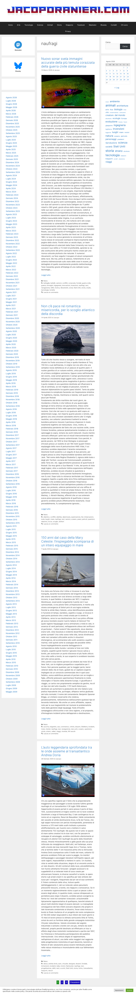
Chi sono (124, 25)
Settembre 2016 (13, 484)
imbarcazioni (88, 517)
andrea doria (52, 964)
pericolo (124, 136)
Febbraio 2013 (12, 623)
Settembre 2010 (13, 643)
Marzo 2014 (11, 581)
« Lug (116, 88)
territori (61, 521)
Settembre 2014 (13, 562)
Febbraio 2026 (12, 117)
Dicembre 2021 (12, 279)
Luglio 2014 (11, 568)
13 (117, 74)
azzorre (46, 727)
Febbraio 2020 (12, 351)
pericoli (84, 519)
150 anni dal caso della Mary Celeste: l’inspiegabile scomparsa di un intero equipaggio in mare (67, 541)
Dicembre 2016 (12, 474)
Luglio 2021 (11, 296)
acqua (107, 102)
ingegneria (57, 285)
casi (58, 727)
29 (124, 79)
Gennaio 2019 (12, 393)
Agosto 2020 (11, 331)
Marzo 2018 (11, 425)
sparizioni (88, 729)
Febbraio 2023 (12, 234)
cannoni (59, 283)
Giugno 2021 (11, 299)
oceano (73, 519)
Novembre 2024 (13, 166)
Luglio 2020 (11, 335)
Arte (18, 25)
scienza (122, 142)
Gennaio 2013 (12, 627)
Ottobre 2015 (11, 520)
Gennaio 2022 (12, 276)
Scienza (40, 25)
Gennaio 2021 (12, 315)
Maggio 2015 (11, 536)
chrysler (65, 964)
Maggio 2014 (11, 575)
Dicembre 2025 (12, 123)
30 (128, 79)
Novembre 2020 (13, 322)
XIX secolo (71, 731)
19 (113, 77)
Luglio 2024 (11, 179)
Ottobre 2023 (11, 208)
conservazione (114, 112)
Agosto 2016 (11, 487)
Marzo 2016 (11, 503)
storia (83, 288)
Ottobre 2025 (11, 130)
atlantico (46, 517)
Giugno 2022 (11, 260)
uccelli (116, 159)
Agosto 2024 (11, 175)
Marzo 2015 (11, 542)
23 (128, 77)
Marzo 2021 (11, 309)
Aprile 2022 (11, 266)
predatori (121, 139)
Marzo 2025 (11, 153)
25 (110, 79)
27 (117, 79)
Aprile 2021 (10, 305)
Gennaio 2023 (12, 237)
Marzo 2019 (11, 386)
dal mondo (120, 115)
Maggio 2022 (11, 263)
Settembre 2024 (13, 172)
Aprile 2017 (10, 461)
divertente (109, 118)
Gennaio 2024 (12, 198)
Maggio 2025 (11, 146)
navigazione (45, 288)
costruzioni (122, 112)
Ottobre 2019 (11, 364)
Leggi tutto (45, 275)
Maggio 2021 (11, 302)
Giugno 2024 (11, 182)
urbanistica (122, 159)
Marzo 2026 (11, 114)
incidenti (91, 727)
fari (82, 517)
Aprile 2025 (11, 149)
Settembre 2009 (13, 682)
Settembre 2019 (13, 367)
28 (121, 79)
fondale (84, 964)
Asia (111, 110)
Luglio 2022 (11, 257)
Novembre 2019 (13, 361)
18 (110, 77)
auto (59, 964)
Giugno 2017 (11, 455)
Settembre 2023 (13, 211)
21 (120, 77)
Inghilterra (109, 129)
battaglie (46, 283)
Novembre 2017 (12, 438)
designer (72, 964)
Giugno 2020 (11, 338)
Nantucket (69, 966)
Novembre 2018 (12, 399)
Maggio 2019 (11, 380)
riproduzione (111, 143)
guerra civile (86, 283)
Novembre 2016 (13, 477)
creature (110, 115)
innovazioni (66, 285)
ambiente (115, 101)
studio (88, 288)
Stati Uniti (77, 288)
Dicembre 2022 (12, 240)
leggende (108, 132)
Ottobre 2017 (11, 442)
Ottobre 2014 (11, 559)
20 (117, 77)
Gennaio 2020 (12, 354)
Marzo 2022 (11, 270)
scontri (62, 968)
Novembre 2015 (12, 516)
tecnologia (45, 290)
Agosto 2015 (11, 526)
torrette (52, 290)
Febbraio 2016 (12, 507)
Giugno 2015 (11, 533)
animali (111, 105)
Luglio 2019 (11, 373)
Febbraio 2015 (12, 546)
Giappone (69, 25)
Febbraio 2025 (12, 156)
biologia (118, 109)
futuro (125, 122)
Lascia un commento (50, 292)
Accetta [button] (129, 990)
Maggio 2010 (11, 656)
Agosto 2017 (11, 448)
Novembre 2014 (13, 555)
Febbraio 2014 (12, 584)
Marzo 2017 (11, 464)
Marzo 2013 (11, 620)
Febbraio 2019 (12, 390)
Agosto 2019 (11, 370)
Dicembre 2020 (12, 318)
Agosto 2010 (11, 646)
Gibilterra (84, 727)
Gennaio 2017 (12, 471)
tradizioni (123, 155)
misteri (48, 729)
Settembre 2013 (13, 601)
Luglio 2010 (11, 649)
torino (81, 968)
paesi (79, 519)
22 (124, 77)
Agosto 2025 (11, 136)
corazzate (72, 283)
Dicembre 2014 (12, 552)
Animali (50, 25)
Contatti (114, 25)
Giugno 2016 (11, 494)
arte (107, 110)
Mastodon (92, 25)
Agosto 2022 (11, 253)
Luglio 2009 (11, 685)
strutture (127, 151)
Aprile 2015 (10, 539)
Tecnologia (29, 25)
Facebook (81, 25)
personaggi (111, 139)
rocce (50, 521)
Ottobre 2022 (11, 247)
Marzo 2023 (11, 231)
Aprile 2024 (11, 188)
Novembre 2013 (13, 594)
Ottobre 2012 (11, 636)
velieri (54, 731)
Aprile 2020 (11, 344)
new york (74, 729)
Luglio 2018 (11, 412)
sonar (71, 288)
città (107, 112)
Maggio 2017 (11, 458)
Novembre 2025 (13, 127)
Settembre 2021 (13, 289)
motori (63, 966)
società (109, 146)
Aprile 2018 (10, 422)
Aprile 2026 (11, 110)
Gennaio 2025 (12, 159)
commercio (65, 727)
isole (43, 519)
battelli (52, 283)
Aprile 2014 (11, 578)
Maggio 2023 (11, 224)
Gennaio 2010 (12, 669)
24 (107, 79)
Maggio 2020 (11, 341)
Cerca (108, 42)
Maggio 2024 (11, 185)
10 (107, 74)
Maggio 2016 (11, 497)
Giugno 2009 (11, 688)
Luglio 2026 (11, 101)
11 (110, 74)
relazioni (44, 521)
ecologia (116, 118)
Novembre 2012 (12, 633)
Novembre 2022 (13, 244)
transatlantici (88, 968)
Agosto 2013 (11, 604)
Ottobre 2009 (12, 679)
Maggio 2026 (11, 107)
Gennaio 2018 (12, 432)
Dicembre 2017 (12, 435)
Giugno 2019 (11, 377)
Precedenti (75, 982)
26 (114, 79)
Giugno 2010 (11, 653)
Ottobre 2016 (11, 481)
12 (113, 74)
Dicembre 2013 (12, 591)
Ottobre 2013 (11, 597)
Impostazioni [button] (119, 990)
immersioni (45, 966)
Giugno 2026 (11, 104)
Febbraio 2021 (12, 312)
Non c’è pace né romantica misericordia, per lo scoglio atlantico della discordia (68, 310)
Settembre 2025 (13, 133)
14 (121, 74)
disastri (77, 727)
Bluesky (104, 25)
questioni (91, 519)
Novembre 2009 (13, 675)
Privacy (68, 31)
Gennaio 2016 (12, 510)
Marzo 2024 (11, 192)
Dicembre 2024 (12, 162)
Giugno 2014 (11, 572)
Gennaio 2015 (12, 549)
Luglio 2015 (11, 529)
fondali (78, 283)
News (45, 281)
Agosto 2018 (11, 409)
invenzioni (74, 285)
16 (127, 74)
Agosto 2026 (11, 97)
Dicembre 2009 (12, 672)
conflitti (65, 283)
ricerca (57, 288)
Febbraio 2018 (12, 429)
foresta (120, 122)
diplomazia (66, 517)
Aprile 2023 (11, 227)
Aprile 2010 (11, 659)
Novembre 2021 (12, 283)
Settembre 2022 (13, 250)
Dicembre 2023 (12, 201)
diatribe (59, 517)
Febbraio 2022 (12, 273)
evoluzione (111, 121)
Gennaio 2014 (12, 588)
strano (48, 731)
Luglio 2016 (11, 490)
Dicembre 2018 (12, 396)
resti (57, 968)
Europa (124, 118)
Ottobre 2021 (11, 286)
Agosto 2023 (11, 214)
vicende (64, 731)
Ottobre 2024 (11, 169)
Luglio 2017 (11, 451)
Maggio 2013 (11, 614)
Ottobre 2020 (11, 325)
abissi (45, 964)
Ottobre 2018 (11, 403)
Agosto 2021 (11, 292)
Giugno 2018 (11, 416)
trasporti (44, 970)
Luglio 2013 (11, 607)
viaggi (58, 731)
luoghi (47, 519)
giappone (109, 125)
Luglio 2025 (11, 140)
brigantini (53, 727)
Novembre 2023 (13, 205)
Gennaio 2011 (11, 640)
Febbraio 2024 (12, 195)
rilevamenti (64, 288)
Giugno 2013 (11, 610)
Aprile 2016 (11, 500)
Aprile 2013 (11, 617)
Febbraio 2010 (12, 666)
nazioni (67, 519)
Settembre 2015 (13, 523)
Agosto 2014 (11, 565)
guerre (43, 285)
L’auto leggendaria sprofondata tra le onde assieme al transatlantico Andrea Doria (66, 751)
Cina (124, 110)
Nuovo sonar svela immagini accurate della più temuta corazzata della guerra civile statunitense (68, 62)
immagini (50, 285)
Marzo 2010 (11, 662)
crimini (72, 727)
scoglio (55, 521)
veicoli (50, 970)
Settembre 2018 (13, 406)
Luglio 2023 (11, 218)
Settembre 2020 (13, 328)
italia (58, 966)
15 (124, 74)
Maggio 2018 (11, 419)
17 (106, 77)
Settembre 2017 (13, 445)
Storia (59, 25)
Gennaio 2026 (12, 120)
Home (10, 25)
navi (86, 285)
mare (52, 519)
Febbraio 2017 (12, 468)
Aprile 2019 (11, 383)
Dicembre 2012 (12, 630)
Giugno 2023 (11, 221)
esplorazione (75, 517)
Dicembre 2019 (12, 357)
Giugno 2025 (11, 143)
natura (109, 135)
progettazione (46, 968)
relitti (52, 288)
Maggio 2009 (11, 692)
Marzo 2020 (11, 348)
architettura (122, 105)
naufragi (81, 285)
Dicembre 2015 (12, 513)
